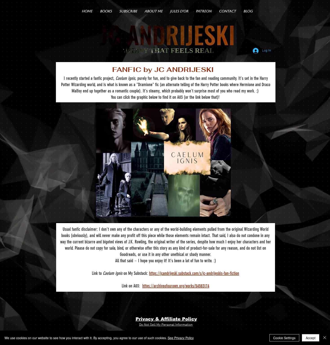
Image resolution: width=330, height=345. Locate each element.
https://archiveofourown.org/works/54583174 (175, 286)
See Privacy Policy (181, 338)
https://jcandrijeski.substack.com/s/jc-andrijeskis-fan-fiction (194, 273)
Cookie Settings (284, 338)
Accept (310, 338)
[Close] (324, 337)
